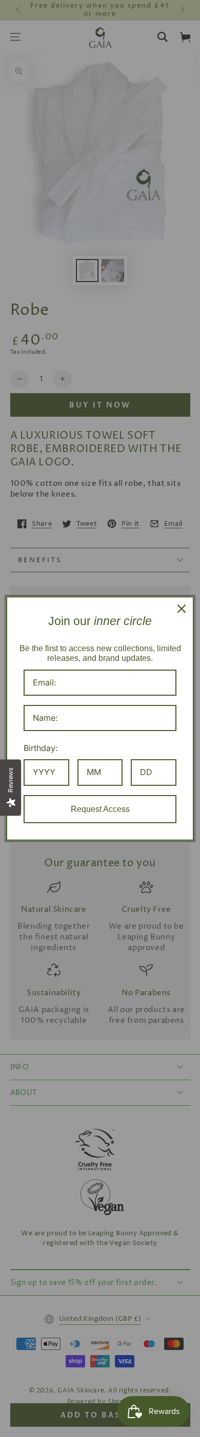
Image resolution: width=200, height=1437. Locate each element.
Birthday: (41, 748)
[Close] (181, 608)
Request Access (100, 809)
